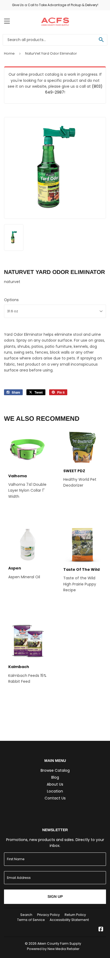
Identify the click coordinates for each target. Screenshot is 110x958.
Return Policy (75, 914)
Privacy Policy (48, 914)
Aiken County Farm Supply (59, 943)
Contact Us (55, 798)
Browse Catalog (55, 770)
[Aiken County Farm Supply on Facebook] (101, 929)
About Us (55, 784)
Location (55, 791)
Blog (55, 777)
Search (26, 914)
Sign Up (55, 896)
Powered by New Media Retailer (53, 949)
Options (11, 299)
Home (9, 53)
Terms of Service (31, 919)
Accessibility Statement (69, 919)
